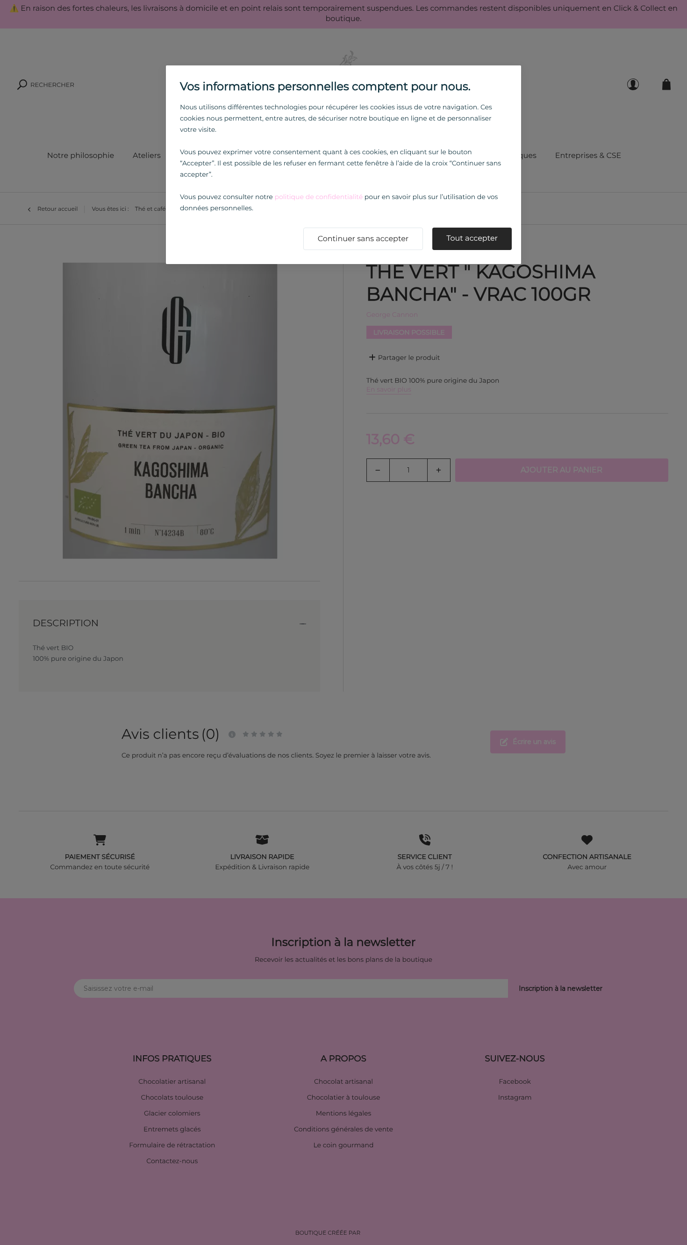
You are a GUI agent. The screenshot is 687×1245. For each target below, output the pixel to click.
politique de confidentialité (318, 197)
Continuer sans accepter (363, 239)
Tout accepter (472, 238)
